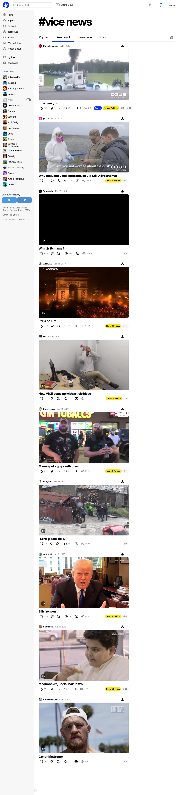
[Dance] (17, 173)
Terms (6, 210)
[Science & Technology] (17, 145)
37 (125, 181)
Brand (24, 207)
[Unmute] (43, 240)
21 (125, 471)
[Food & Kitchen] (17, 150)
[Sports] (17, 139)
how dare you (48, 103)
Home (10, 14)
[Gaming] (17, 111)
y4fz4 (46, 119)
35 (125, 761)
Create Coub (67, 4)
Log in (172, 5)
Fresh (103, 37)
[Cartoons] (17, 117)
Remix (98, 108)
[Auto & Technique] (17, 179)
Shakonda (48, 627)
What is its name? (51, 248)
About (5, 207)
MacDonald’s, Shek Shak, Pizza (61, 684)
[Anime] (17, 100)
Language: (11, 215)
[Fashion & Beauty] (17, 167)
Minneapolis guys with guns (59, 466)
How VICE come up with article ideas (65, 393)
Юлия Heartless (50, 699)
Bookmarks (12, 63)
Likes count (63, 37)
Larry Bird (47, 482)
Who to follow (14, 43)
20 (125, 689)
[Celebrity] (17, 156)
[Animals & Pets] (17, 77)
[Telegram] (24, 200)
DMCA (28, 210)
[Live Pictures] (17, 128)
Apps (17, 207)
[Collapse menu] (35, 790)
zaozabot (47, 554)
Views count (85, 37)
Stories (10, 37)
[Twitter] (9, 200)
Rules (20, 210)
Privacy (13, 210)
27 (129, 108)
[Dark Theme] (150, 5)
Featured (11, 26)
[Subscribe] (28, 99)
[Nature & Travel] (17, 162)
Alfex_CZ (47, 264)
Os (44, 336)
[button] (171, 37)
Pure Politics (49, 409)
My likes (11, 57)
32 (125, 616)
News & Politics (111, 108)
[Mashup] (17, 94)
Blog (12, 207)
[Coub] (6, 5)
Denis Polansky (50, 46)
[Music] (17, 133)
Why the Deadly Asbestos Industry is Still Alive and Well (78, 176)
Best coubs (12, 31)
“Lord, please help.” (52, 539)
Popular (11, 20)
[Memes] (17, 184)
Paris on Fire (48, 321)
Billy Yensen (47, 611)
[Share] (122, 46)
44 (125, 326)
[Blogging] (17, 83)
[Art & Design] (17, 122)
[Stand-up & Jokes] (17, 88)
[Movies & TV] (17, 105)
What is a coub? (14, 48)
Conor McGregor (51, 756)
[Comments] (58, 108)
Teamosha (48, 191)
